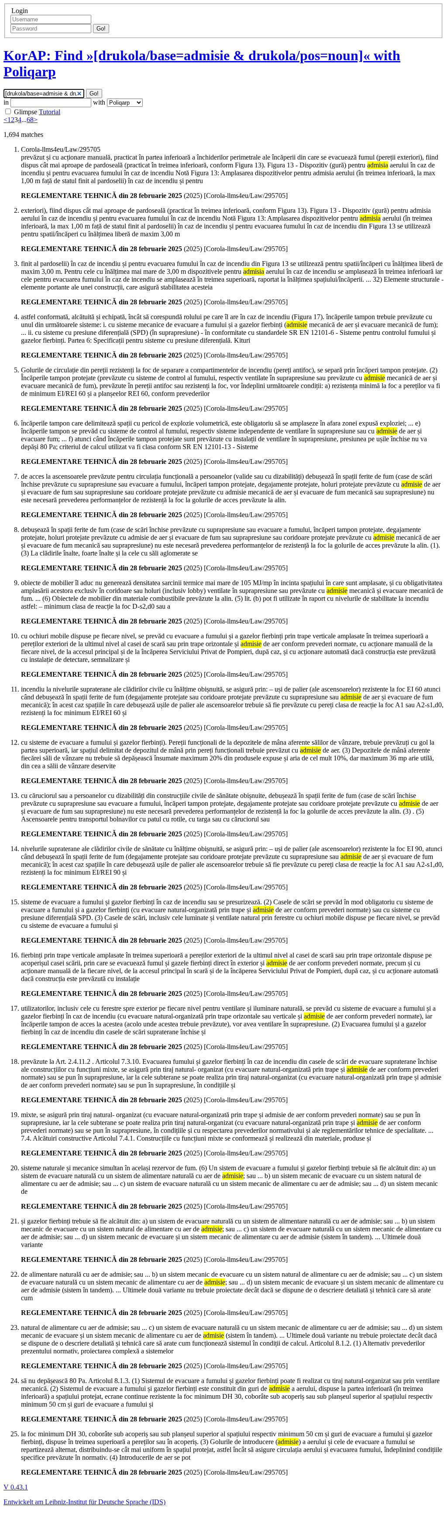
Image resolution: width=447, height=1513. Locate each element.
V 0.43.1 (15, 1487)
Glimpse (25, 112)
